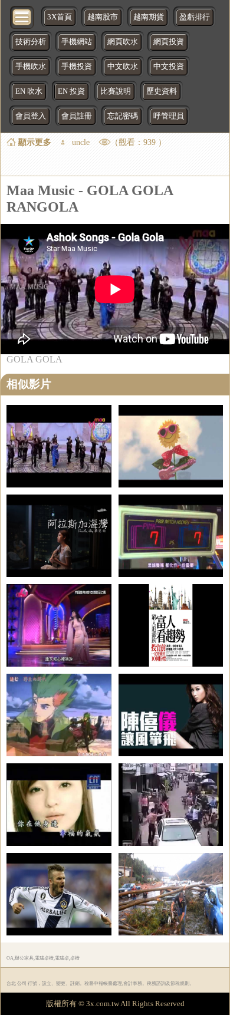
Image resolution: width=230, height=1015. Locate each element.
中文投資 (168, 66)
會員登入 (30, 116)
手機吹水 (30, 66)
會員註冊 (76, 116)
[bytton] (22, 16)
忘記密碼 (122, 116)
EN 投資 (71, 91)
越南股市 (102, 17)
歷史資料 (161, 91)
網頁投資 (168, 42)
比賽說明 (115, 91)
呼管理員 (168, 116)
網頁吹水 (122, 42)
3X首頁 (59, 17)
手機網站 (76, 42)
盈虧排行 (194, 17)
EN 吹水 (28, 91)
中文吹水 (122, 66)
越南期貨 (148, 17)
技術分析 (30, 42)
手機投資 (76, 66)
